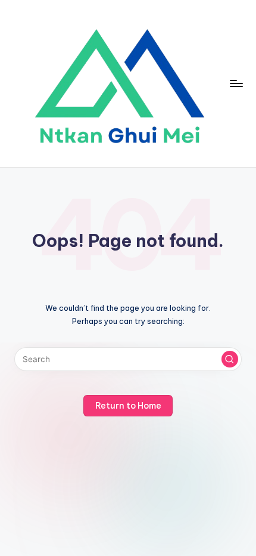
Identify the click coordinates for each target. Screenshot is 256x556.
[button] (229, 359)
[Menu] (236, 83)
